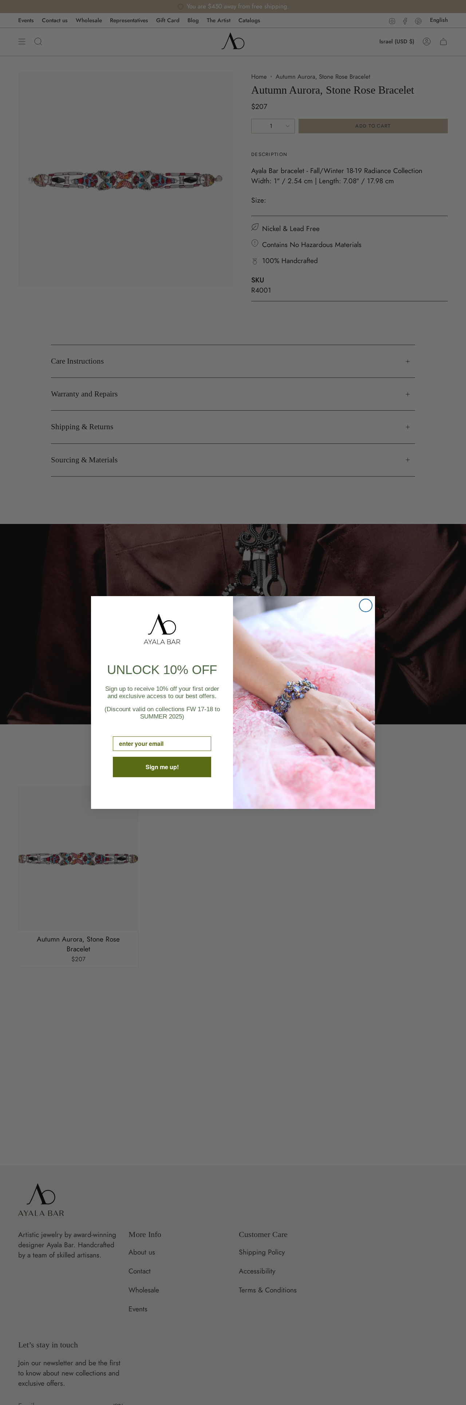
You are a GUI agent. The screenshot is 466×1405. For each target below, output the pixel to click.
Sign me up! (162, 767)
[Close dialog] (365, 605)
